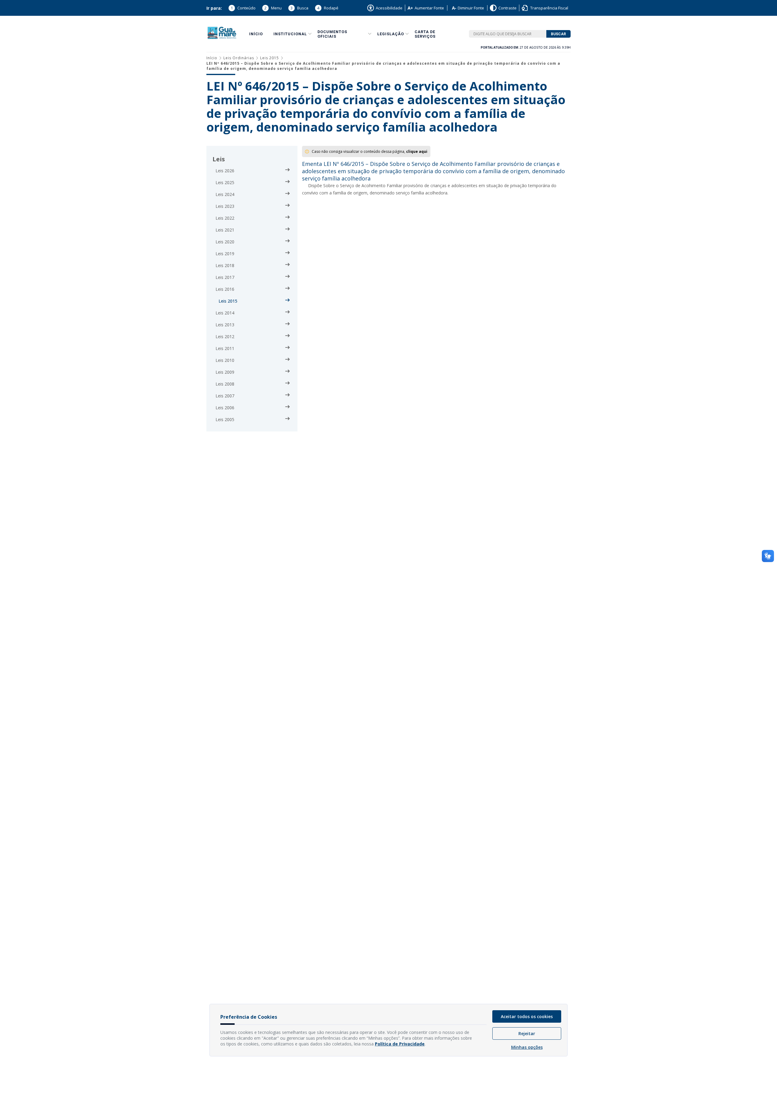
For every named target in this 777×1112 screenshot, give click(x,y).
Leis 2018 (224, 265)
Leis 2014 (224, 313)
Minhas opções (527, 1047)
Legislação (390, 34)
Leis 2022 (224, 218)
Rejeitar (526, 1033)
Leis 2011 (224, 348)
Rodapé (327, 8)
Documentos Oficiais (332, 34)
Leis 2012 (224, 336)
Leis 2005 (224, 419)
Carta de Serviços (425, 34)
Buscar (558, 34)
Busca (299, 8)
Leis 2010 (224, 360)
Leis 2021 (224, 230)
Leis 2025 (224, 182)
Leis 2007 (224, 396)
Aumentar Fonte (429, 8)
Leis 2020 (224, 242)
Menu (273, 8)
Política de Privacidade (400, 1044)
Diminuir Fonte (471, 8)
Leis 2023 (224, 206)
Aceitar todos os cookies (527, 1016)
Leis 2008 (224, 384)
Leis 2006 (224, 407)
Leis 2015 (269, 57)
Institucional (290, 34)
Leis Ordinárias (238, 57)
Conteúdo (243, 8)
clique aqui (416, 151)
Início (256, 34)
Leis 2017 (224, 277)
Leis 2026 (224, 170)
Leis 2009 (224, 372)
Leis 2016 (224, 289)
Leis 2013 (224, 325)
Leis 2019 (224, 253)
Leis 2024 (224, 194)
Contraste (507, 8)
